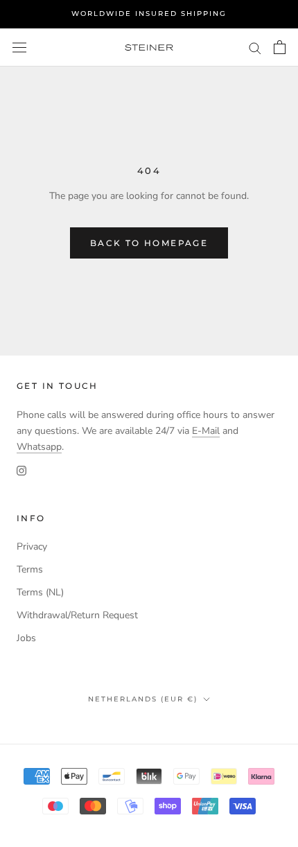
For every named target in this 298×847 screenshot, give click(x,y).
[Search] (255, 47)
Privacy (32, 546)
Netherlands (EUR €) (143, 699)
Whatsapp (39, 446)
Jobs (26, 638)
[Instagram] (21, 470)
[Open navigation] (19, 47)
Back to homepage (149, 243)
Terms (30, 569)
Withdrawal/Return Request (77, 615)
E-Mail (206, 430)
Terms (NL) (40, 592)
